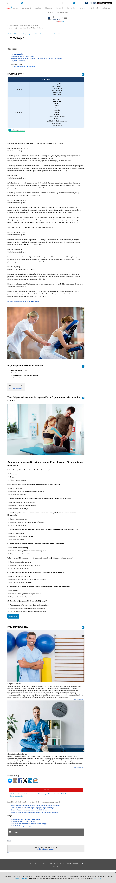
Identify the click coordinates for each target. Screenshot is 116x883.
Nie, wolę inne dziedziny (18, 494)
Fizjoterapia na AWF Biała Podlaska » (23, 56)
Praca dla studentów (72, 863)
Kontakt (56, 863)
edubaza (50, 12)
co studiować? (93, 8)
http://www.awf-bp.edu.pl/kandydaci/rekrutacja (23, 301)
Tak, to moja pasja (16, 488)
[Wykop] (35, 782)
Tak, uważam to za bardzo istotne (20, 562)
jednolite (82, 8)
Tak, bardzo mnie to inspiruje (19, 548)
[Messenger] (10, 782)
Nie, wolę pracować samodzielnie (21, 554)
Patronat (62, 863)
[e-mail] (15, 782)
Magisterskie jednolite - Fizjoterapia (23, 66)
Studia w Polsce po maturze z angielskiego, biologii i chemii (30, 810)
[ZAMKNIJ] (98, 878)
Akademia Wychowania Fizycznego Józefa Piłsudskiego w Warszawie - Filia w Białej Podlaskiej (38, 34)
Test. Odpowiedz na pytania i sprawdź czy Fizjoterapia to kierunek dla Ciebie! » (36, 58)
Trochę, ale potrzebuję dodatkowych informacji (25, 565)
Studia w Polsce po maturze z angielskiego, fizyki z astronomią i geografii (34, 812)
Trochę (12, 477)
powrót (13, 831)
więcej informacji (79, 699)
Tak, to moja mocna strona (18, 519)
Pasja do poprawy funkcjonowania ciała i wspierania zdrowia (29, 605)
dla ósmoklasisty (62, 12)
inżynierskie (71, 8)
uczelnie (38, 8)
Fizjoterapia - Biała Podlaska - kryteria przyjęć (26, 819)
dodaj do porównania (18, 130)
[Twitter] (25, 782)
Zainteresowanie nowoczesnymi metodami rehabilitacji (27, 608)
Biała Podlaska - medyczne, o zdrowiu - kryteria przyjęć (28, 824)
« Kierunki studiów (22, 25)
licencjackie (59, 8)
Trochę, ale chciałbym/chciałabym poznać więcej (26, 594)
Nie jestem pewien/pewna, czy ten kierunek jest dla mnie (28, 611)
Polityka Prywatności (58, 867)
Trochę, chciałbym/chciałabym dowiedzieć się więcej (27, 491)
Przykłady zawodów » (18, 60)
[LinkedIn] (30, 782)
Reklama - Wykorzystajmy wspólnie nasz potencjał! (41, 863)
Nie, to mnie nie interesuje (18, 525)
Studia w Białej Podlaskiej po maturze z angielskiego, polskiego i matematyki (36, 805)
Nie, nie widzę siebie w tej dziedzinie (22, 597)
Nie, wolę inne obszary (17, 539)
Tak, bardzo (14, 474)
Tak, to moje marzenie (17, 533)
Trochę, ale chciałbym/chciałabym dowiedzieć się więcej (28, 551)
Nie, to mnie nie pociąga (18, 480)
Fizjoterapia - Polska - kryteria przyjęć (23, 821)
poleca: (15, 8)
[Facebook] (20, 782)
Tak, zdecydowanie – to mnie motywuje (22, 502)
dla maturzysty (26, 8)
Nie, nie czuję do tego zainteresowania (22, 582)
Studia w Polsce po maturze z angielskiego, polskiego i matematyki (32, 808)
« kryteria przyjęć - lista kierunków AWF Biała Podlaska (25, 28)
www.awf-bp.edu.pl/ (15, 388)
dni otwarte (48, 8)
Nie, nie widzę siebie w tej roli (19, 509)
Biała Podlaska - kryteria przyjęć (21, 826)
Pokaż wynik (13, 616)
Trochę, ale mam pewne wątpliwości (21, 536)
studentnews (106, 8)
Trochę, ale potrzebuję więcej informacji (23, 505)
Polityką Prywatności (21, 878)
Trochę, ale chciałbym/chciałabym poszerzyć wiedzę (27, 522)
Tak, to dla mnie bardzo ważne (20, 576)
